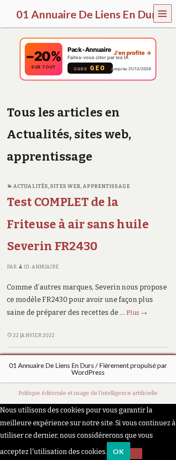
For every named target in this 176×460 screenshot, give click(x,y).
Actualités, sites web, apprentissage (71, 186)
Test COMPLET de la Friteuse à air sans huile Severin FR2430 (78, 224)
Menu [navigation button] (163, 13)
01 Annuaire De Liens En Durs (51, 365)
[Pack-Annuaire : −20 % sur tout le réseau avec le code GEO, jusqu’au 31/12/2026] (88, 59)
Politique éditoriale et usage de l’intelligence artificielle (88, 393)
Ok (118, 451)
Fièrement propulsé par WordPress (119, 368)
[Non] (136, 453)
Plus (136, 313)
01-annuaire (41, 267)
